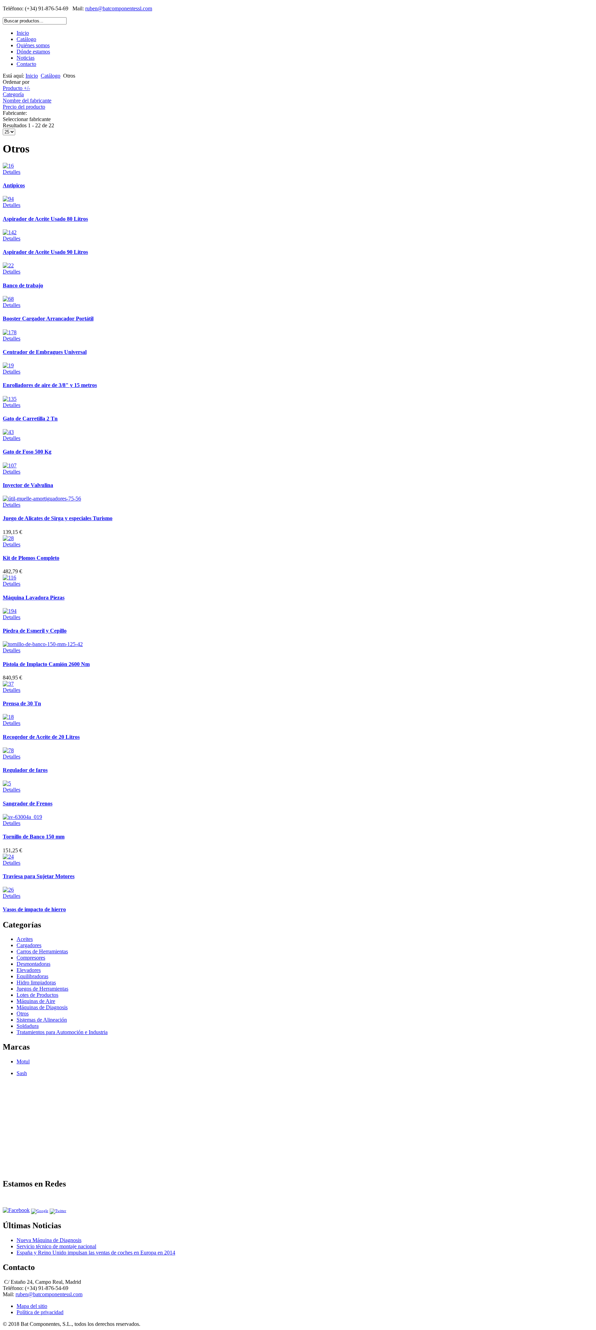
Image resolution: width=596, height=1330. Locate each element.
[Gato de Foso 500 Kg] (8, 432)
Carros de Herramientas (42, 951)
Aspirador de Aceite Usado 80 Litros (45, 219)
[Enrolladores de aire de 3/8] (8, 365)
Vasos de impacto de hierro (34, 909)
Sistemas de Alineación (42, 1020)
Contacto (26, 64)
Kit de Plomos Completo (31, 558)
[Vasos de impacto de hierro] (8, 890)
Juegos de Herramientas (42, 989)
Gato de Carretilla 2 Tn (30, 418)
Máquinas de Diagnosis (42, 1007)
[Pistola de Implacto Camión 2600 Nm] (43, 644)
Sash (22, 1073)
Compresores (31, 958)
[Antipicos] (8, 166)
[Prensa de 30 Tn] (8, 684)
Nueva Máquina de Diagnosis (49, 1240)
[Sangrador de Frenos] (7, 783)
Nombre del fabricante (27, 100)
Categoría (13, 94)
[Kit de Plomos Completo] (8, 538)
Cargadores (29, 945)
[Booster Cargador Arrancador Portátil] (8, 299)
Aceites (25, 939)
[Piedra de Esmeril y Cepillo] (10, 611)
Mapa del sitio (32, 1306)
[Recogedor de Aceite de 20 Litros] (8, 717)
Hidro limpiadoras (36, 982)
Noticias (25, 58)
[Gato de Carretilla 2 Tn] (10, 399)
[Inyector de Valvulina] (10, 465)
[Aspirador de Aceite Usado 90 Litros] (10, 232)
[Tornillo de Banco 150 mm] (22, 817)
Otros (23, 1013)
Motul (23, 1061)
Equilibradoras (32, 976)
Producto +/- (16, 88)
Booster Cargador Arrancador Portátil (48, 318)
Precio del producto (24, 107)
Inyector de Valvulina (28, 485)
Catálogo (26, 39)
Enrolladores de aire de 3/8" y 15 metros (50, 385)
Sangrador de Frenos (27, 803)
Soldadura (28, 1026)
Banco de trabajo (23, 285)
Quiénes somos (33, 45)
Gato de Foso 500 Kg (27, 452)
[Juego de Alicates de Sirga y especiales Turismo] (42, 499)
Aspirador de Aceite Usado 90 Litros (45, 252)
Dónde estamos (33, 51)
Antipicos (14, 185)
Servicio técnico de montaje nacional (56, 1246)
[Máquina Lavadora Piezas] (9, 577)
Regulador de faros (25, 770)
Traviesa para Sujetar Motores (38, 876)
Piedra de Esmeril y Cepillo (35, 631)
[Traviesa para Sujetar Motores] (8, 857)
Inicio (23, 33)
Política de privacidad (40, 1312)
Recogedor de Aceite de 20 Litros (41, 737)
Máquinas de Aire (36, 1001)
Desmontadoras (33, 964)
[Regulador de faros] (8, 750)
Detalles (11, 172)
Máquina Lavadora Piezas (33, 598)
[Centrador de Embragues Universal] (10, 332)
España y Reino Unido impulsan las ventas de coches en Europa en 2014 (96, 1252)
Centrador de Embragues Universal (45, 352)
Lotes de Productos (37, 995)
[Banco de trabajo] (8, 265)
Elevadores (29, 970)
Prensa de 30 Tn (22, 703)
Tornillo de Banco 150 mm (33, 837)
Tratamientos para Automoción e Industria (62, 1032)
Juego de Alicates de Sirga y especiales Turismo (57, 518)
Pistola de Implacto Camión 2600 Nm (46, 664)
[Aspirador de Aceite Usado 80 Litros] (8, 199)
